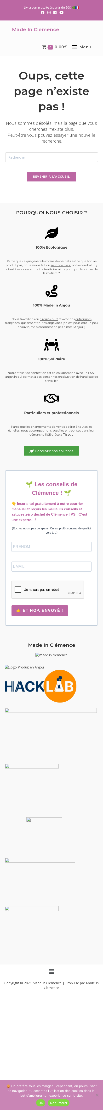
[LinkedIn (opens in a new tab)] (55, 12)
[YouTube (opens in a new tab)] (60, 12)
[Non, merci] (97, 1095)
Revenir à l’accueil (51, 176)
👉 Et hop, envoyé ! (39, 610)
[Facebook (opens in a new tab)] (43, 12)
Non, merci (58, 1103)
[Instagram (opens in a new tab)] (49, 12)
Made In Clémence (35, 29)
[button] (51, 971)
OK (41, 1103)
